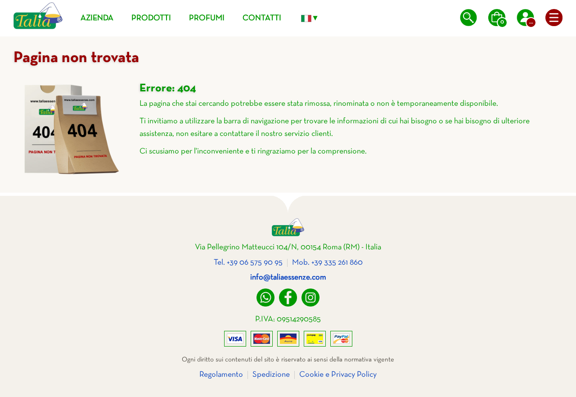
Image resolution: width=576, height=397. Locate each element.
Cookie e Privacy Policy (338, 375)
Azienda (97, 18)
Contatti (262, 18)
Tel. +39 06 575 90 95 (248, 262)
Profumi (207, 18)
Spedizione (271, 375)
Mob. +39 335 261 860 (327, 262)
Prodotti (151, 18)
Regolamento (221, 375)
